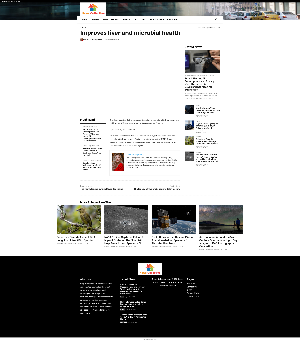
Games (85, 145)
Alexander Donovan (195, 75)
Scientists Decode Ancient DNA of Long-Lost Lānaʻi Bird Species (207, 141)
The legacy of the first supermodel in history (157, 189)
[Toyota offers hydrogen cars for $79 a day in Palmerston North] (189, 125)
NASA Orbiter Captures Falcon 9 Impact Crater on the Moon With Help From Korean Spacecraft (207, 158)
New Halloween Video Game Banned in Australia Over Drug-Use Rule (93, 151)
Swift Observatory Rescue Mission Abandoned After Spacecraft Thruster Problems (173, 240)
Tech (84, 126)
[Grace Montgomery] (82, 39)
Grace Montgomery (94, 39)
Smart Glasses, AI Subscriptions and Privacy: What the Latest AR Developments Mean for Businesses (92, 135)
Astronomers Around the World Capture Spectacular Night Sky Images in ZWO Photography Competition (218, 242)
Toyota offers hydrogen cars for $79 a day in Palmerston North (92, 166)
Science (83, 27)
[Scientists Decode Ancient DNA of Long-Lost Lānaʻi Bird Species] (189, 140)
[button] (216, 19)
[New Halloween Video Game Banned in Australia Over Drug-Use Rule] (189, 109)
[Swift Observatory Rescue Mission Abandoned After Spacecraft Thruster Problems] (174, 219)
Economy (86, 160)
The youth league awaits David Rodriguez (101, 189)
